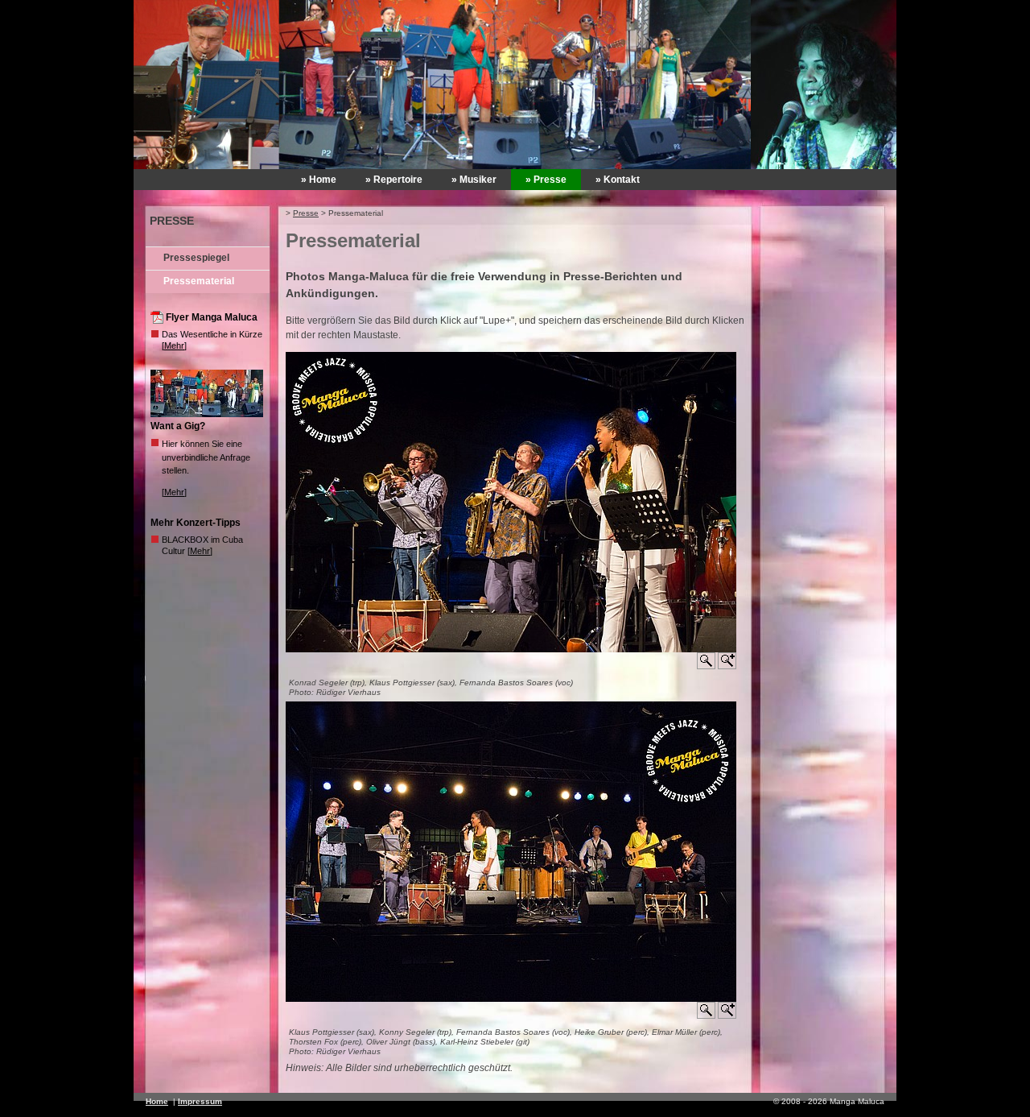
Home (157, 1101)
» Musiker (473, 179)
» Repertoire (393, 179)
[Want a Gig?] (208, 414)
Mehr (174, 345)
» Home (318, 179)
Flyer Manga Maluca (212, 317)
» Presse (545, 179)
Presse (306, 213)
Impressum (200, 1101)
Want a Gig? (177, 426)
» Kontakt (617, 179)
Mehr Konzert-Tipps (195, 522)
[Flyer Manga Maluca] (158, 320)
